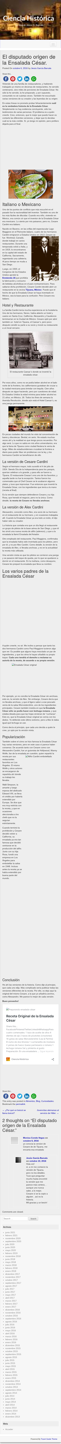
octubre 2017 (11, 1280)
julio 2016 (9, 1324)
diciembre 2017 (12, 1274)
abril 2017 (10, 1298)
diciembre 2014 (12, 1381)
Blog (38, 1101)
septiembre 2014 (13, 1390)
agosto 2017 (11, 1286)
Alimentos (30, 1101)
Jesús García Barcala (41, 68)
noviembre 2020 (13, 1238)
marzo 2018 (11, 1265)
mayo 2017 (10, 1295)
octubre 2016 (11, 1315)
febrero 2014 (11, 1411)
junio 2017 (10, 1292)
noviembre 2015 (13, 1348)
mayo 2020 (10, 1250)
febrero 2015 (11, 1375)
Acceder (9, 1429)
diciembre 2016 (12, 1309)
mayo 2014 (10, 1402)
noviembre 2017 (13, 1277)
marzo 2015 (11, 1372)
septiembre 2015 (13, 1354)
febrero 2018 (11, 1268)
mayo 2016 (10, 1330)
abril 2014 (10, 1405)
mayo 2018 (10, 1262)
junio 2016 (10, 1327)
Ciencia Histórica (28, 18)
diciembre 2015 (12, 1345)
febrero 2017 (11, 1304)
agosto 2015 (11, 1357)
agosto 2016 (11, 1321)
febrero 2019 (11, 1253)
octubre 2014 (11, 1387)
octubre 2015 (11, 1351)
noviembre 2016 (13, 1312)
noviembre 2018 (13, 1256)
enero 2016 (10, 1342)
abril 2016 (10, 1333)
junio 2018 (10, 1259)
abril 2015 (10, 1369)
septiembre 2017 (13, 1283)
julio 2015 (9, 1360)
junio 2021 (10, 1232)
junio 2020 (10, 1247)
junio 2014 (10, 1399)
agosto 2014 (11, 1393)
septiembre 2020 (13, 1241)
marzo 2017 (11, 1301)
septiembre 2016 (13, 1318)
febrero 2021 (11, 1235)
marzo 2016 (11, 1336)
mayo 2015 (10, 1366)
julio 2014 (9, 1396)
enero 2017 (10, 1307)
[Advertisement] (31, 147)
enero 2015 (10, 1378)
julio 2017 (9, 1289)
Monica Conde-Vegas (34, 1138)
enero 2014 (10, 1414)
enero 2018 (10, 1271)
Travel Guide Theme (49, 1439)
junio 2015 (10, 1363)
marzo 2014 (11, 1408)
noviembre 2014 (13, 1384)
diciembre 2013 (12, 1416)
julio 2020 (9, 1244)
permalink (20, 1104)
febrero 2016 (11, 1339)
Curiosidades (47, 1101)
